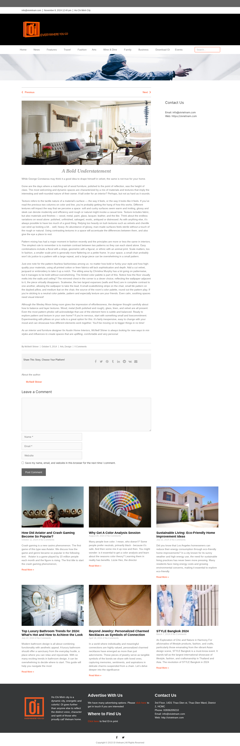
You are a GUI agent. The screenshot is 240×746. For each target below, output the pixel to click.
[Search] (217, 49)
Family (127, 49)
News (37, 49)
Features (52, 49)
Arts (94, 49)
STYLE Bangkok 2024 (172, 631)
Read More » (28, 569)
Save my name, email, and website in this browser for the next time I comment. (70, 462)
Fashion (82, 49)
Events (179, 49)
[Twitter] (123, 737)
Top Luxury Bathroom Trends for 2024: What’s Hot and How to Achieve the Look (52, 633)
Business (143, 49)
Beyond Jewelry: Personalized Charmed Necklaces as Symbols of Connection (119, 633)
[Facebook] (117, 737)
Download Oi (162, 49)
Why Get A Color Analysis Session (114, 533)
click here (141, 702)
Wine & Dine (110, 49)
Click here (93, 721)
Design (68, 346)
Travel (67, 49)
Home (23, 49)
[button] (95, 361)
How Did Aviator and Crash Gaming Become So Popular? (48, 534)
